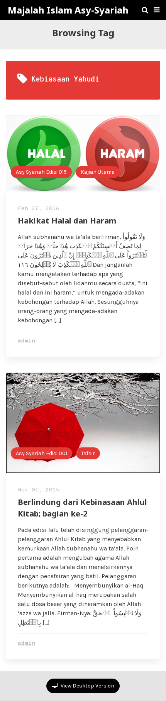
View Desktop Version (86, 685)
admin (26, 341)
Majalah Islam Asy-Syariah (68, 10)
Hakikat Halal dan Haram (67, 220)
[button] (156, 10)
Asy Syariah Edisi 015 (41, 172)
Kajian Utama (98, 172)
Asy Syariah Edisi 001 (41, 453)
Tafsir (88, 453)
